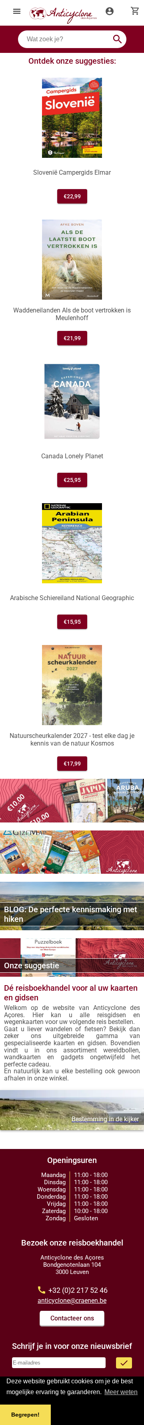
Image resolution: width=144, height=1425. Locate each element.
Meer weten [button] (121, 1392)
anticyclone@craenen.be (72, 1300)
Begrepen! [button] (25, 1414)
